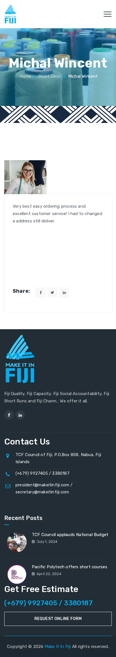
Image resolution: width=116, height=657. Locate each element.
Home (24, 76)
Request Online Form (58, 618)
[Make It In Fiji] (10, 14)
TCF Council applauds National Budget (70, 534)
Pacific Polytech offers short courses (69, 566)
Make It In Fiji (58, 646)
